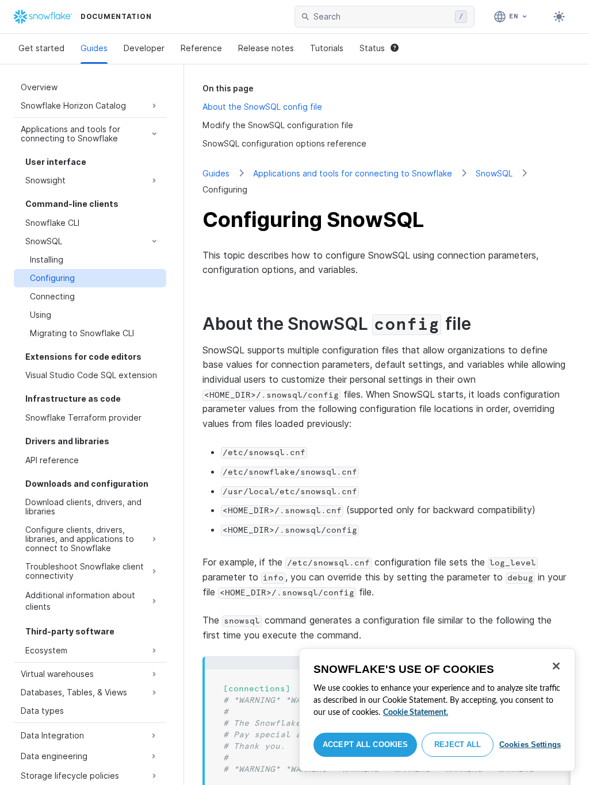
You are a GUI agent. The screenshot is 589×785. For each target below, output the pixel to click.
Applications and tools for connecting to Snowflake (352, 173)
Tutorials (326, 48)
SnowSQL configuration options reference (284, 143)
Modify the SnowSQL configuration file (277, 125)
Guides (94, 48)
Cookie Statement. (415, 713)
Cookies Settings (530, 744)
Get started (41, 48)
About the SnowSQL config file (262, 106)
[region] (437, 709)
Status (372, 48)
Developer (144, 48)
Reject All (457, 744)
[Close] (556, 666)
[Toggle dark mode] (559, 16)
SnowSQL (494, 173)
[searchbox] (381, 16)
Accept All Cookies (365, 744)
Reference (201, 48)
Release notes (266, 48)
